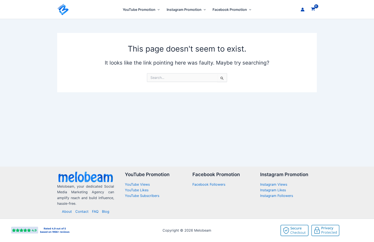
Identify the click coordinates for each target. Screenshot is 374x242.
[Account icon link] (303, 9)
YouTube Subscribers (142, 195)
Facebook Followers (209, 184)
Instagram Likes (273, 190)
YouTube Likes (136, 190)
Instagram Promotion (184, 9)
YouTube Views (137, 184)
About (67, 211)
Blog (105, 211)
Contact (82, 211)
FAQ (95, 211)
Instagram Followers (276, 195)
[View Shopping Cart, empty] (313, 9)
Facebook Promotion (230, 9)
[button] (157, 9)
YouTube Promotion (139, 9)
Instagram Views (274, 184)
